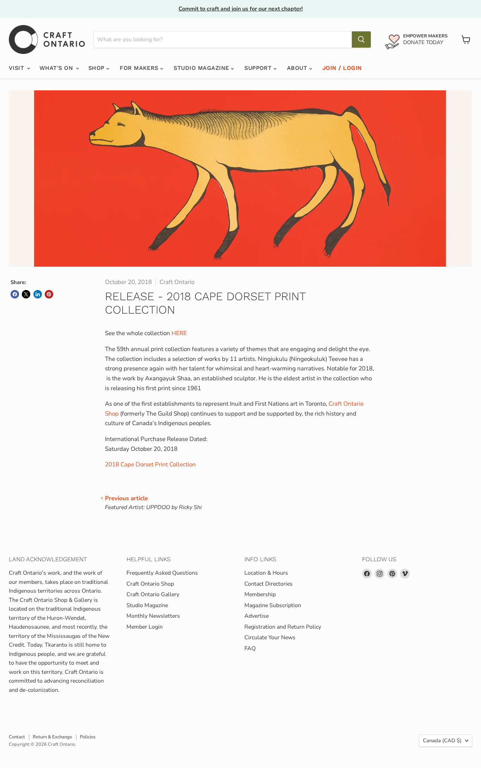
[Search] (361, 39)
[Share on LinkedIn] (37, 294)
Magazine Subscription (272, 605)
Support (259, 68)
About (298, 68)
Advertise (256, 616)
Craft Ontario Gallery (152, 594)
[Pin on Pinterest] (49, 294)
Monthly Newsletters (153, 616)
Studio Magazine (202, 68)
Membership (260, 594)
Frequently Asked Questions (162, 573)
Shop (97, 68)
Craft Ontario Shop (150, 584)
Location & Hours (266, 573)
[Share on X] (26, 294)
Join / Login (342, 68)
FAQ (250, 648)
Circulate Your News (269, 637)
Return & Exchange (52, 737)
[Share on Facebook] (15, 294)
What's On (57, 68)
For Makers (140, 68)
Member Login (144, 627)
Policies (87, 737)
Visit (17, 68)
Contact (17, 737)
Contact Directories (268, 584)
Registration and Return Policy (282, 627)
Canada (442, 740)
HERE (179, 333)
